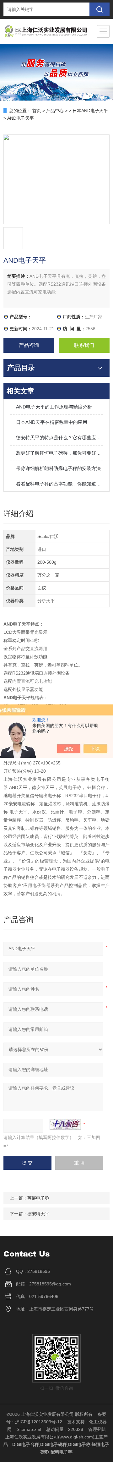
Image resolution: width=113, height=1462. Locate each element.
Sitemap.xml (29, 1429)
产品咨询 (29, 345)
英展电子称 (38, 1198)
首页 (36, 110)
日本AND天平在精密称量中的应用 (51, 422)
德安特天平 (38, 1213)
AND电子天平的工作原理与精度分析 (54, 406)
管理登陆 (97, 1429)
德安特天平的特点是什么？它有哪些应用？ (59, 437)
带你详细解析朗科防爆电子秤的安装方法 (58, 468)
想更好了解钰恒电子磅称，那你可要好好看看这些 (59, 453)
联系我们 (84, 345)
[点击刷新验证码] (65, 1124)
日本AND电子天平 (90, 110)
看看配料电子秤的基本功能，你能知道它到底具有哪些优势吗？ (59, 483)
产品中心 (55, 110)
